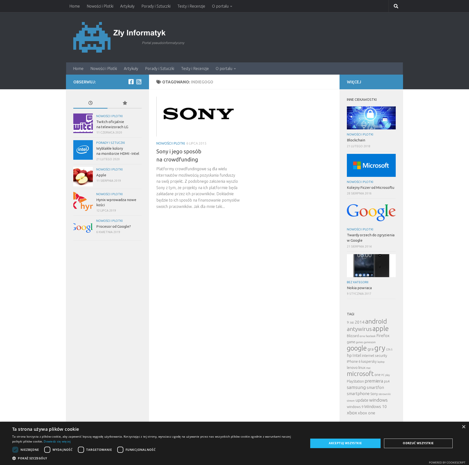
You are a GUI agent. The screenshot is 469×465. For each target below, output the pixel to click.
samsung (356, 387)
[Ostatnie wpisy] (90, 103)
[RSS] (139, 82)
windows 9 (355, 407)
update (361, 400)
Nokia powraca (359, 288)
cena (362, 336)
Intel (356, 355)
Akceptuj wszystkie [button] (345, 443)
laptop (380, 361)
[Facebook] (131, 82)
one (377, 375)
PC (382, 375)
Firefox (383, 335)
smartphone (358, 393)
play (387, 375)
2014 (359, 322)
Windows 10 (375, 406)
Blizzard (353, 336)
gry (379, 348)
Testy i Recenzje (191, 6)
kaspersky (369, 361)
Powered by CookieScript (447, 462)
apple (381, 328)
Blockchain (356, 140)
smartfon (375, 387)
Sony (374, 394)
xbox (352, 412)
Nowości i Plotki (100, 6)
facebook (371, 336)
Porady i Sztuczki (156, 6)
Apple (101, 175)
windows (378, 400)
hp (349, 355)
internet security (374, 356)
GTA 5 (389, 349)
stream (351, 400)
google (357, 348)
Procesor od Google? (113, 226)
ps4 (387, 381)
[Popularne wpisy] (124, 103)
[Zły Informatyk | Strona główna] (129, 37)
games (359, 342)
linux (361, 368)
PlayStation (355, 381)
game (351, 342)
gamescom (370, 342)
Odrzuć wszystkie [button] (418, 443)
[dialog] (234, 443)
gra (370, 349)
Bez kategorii (357, 282)
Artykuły (127, 6)
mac (368, 367)
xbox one (366, 412)
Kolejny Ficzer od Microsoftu (370, 187)
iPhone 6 (354, 361)
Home (74, 6)
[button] (156, 458)
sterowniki (385, 394)
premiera (374, 381)
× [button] (463, 427)
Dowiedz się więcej (57, 441)
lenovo (352, 368)
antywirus (359, 329)
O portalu (220, 6)
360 (352, 322)
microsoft (360, 373)
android (376, 321)
